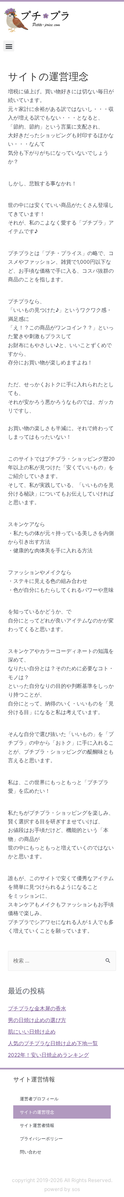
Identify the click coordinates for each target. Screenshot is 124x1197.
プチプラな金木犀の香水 (37, 1008)
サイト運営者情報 (37, 1125)
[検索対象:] (62, 961)
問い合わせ (30, 1151)
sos (76, 1189)
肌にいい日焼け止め (32, 1032)
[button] (8, 46)
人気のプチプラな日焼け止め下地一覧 (53, 1043)
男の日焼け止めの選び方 (37, 1020)
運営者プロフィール (39, 1098)
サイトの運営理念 (37, 1112)
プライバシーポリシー (41, 1138)
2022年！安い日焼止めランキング (48, 1055)
